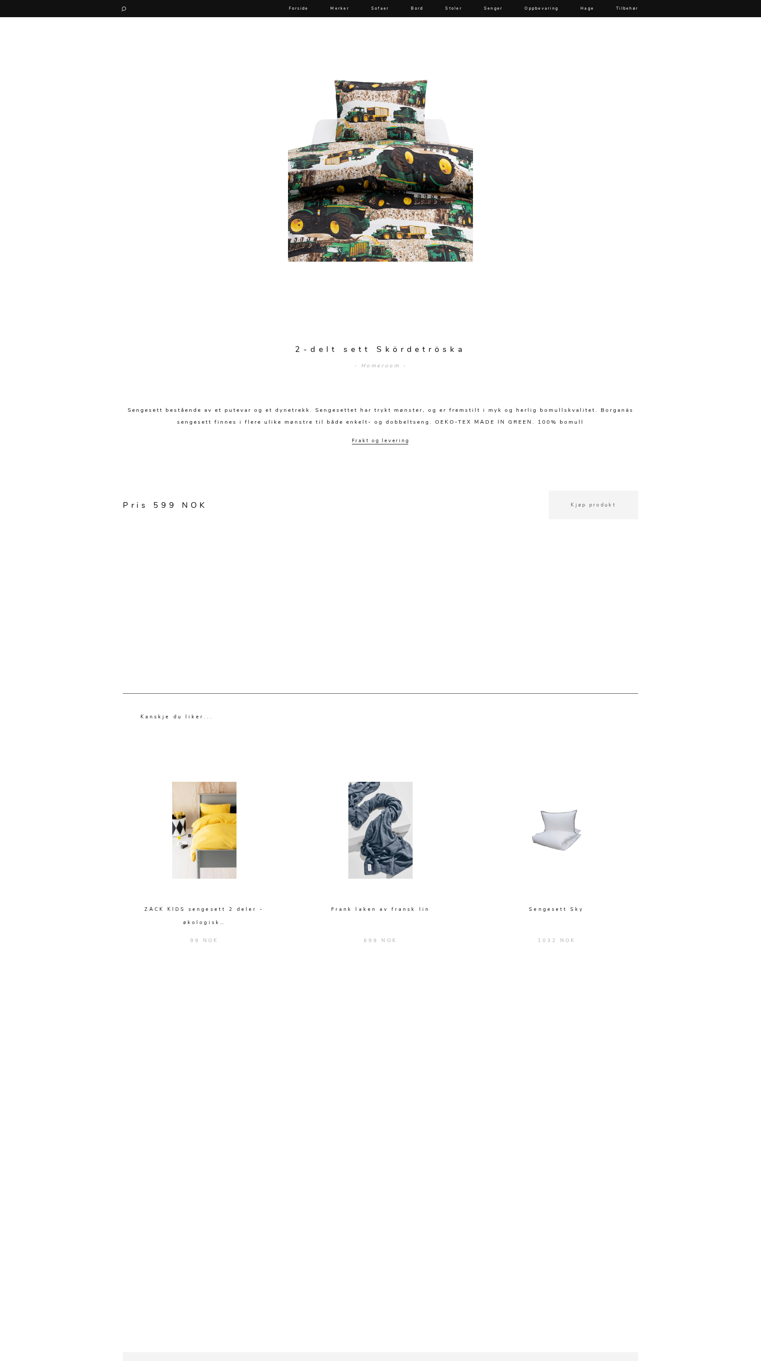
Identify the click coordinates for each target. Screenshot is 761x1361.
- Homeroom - (380, 365)
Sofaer (380, 8)
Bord (417, 8)
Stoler (453, 8)
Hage (587, 8)
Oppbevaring (541, 8)
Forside (299, 8)
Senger (493, 8)
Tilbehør (627, 8)
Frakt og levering (381, 440)
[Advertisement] (380, 581)
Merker (339, 8)
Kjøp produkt (593, 505)
